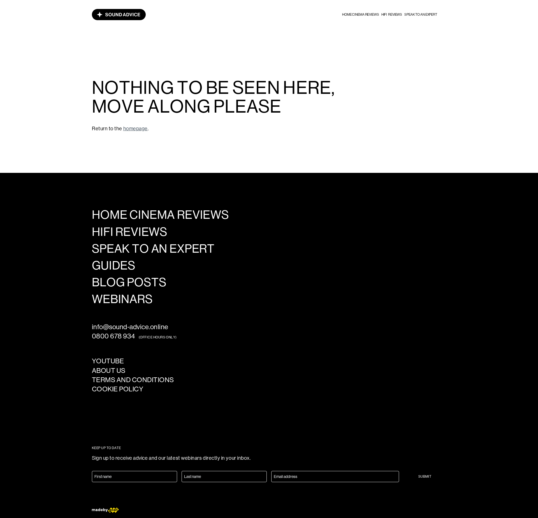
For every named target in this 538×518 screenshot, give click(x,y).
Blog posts (129, 282)
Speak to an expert (420, 15)
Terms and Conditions (133, 379)
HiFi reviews (391, 15)
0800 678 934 (113, 336)
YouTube (108, 360)
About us (109, 370)
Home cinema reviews (360, 15)
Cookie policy (117, 388)
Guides (113, 265)
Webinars (122, 299)
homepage (135, 128)
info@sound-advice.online (130, 326)
